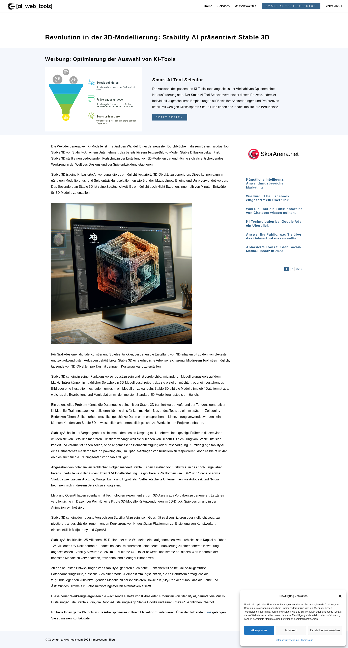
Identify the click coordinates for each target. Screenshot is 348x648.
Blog (112, 639)
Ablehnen (291, 630)
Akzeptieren (259, 630)
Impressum (307, 640)
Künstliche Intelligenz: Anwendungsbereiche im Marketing (267, 183)
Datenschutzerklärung (287, 640)
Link (208, 612)
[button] (340, 596)
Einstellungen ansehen (325, 630)
